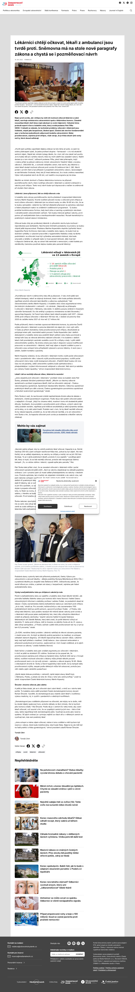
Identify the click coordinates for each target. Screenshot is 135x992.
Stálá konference (51, 10)
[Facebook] (69, 943)
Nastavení (88, 506)
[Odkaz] (31, 112)
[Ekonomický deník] (89, 982)
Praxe (82, 10)
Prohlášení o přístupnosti (107, 970)
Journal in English (116, 10)
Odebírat (79, 954)
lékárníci (33, 752)
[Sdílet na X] (21, 112)
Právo (74, 10)
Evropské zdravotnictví (32, 10)
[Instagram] (78, 943)
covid (25, 752)
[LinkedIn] (73, 943)
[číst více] (29, 435)
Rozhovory (92, 10)
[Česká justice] (109, 982)
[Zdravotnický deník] (69, 982)
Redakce (11, 969)
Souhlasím (48, 506)
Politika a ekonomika (11, 10)
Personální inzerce (15, 963)
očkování (41, 752)
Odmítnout (68, 506)
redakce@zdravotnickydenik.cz (24, 946)
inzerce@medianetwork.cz (22, 956)
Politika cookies (98, 968)
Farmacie (65, 10)
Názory (103, 10)
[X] (83, 943)
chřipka (18, 752)
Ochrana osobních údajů (67, 511)
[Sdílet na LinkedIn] (26, 112)
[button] (96, 481)
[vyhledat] (131, 10)
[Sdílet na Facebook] (16, 112)
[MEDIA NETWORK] (37, 982)
